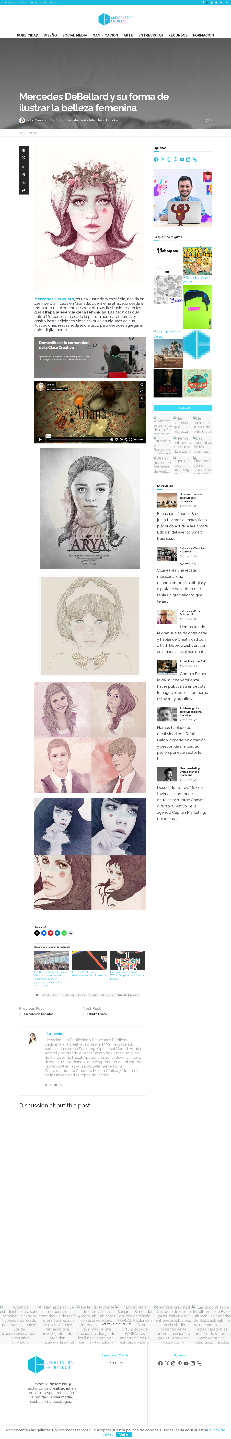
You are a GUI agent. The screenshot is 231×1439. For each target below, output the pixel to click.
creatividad (72, 120)
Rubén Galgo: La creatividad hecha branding (190, 711)
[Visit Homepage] (115, 19)
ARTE (128, 35)
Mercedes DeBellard (128, 995)
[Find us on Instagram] (212, 2)
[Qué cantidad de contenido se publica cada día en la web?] (197, 344)
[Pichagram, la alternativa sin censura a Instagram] (168, 260)
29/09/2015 (55, 120)
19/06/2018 (186, 506)
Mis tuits (115, 1363)
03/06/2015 (186, 720)
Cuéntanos (33, 2)
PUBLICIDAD (27, 35)
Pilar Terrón (36, 120)
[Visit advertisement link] (90, 357)
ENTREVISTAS (150, 35)
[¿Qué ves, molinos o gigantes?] (168, 353)
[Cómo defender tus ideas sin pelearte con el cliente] (197, 307)
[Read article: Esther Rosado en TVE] (167, 667)
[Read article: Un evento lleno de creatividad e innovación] (167, 500)
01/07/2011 (186, 666)
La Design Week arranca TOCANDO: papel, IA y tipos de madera (127, 975)
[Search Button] (227, 2)
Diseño (81, 995)
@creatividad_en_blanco (116, 1324)
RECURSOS (178, 35)
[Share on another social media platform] (24, 190)
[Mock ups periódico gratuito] (168, 289)
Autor (23, 2)
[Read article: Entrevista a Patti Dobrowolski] (167, 617)
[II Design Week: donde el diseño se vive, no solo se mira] (89, 960)
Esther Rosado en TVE (192, 661)
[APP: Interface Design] (168, 334)
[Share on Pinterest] (24, 174)
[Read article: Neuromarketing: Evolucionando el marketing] (167, 774)
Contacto (53, 2)
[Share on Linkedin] (24, 166)
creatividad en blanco (92, 120)
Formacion (203, 35)
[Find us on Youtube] (221, 2)
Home (22, 133)
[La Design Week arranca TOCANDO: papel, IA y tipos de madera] (127, 960)
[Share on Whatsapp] (24, 182)
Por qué (43, 2)
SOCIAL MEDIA (74, 35)
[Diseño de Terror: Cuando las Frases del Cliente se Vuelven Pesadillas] (168, 383)
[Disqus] (82, 1159)
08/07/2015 (186, 780)
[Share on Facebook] (24, 150)
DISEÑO (50, 35)
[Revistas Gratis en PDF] (197, 279)
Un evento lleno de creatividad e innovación (191, 497)
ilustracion (112, 120)
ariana (46, 995)
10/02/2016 (186, 556)
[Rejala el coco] (197, 383)
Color (56, 995)
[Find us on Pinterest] (216, 2)
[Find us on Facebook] (203, 2)
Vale (123, 1435)
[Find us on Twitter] (207, 2)
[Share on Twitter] (24, 158)
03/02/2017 (186, 619)
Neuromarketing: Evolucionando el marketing (190, 771)
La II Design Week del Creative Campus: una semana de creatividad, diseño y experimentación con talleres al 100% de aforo (51, 979)
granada (93, 995)
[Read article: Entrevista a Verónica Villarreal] (167, 554)
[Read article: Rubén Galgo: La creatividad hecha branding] (167, 714)
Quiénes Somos (10, 2)
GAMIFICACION (105, 35)
